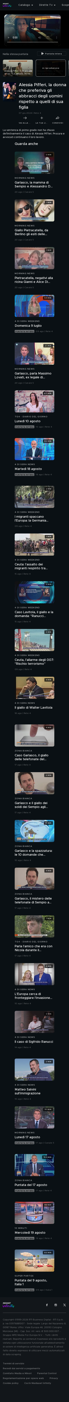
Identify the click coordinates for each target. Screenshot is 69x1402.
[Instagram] (55, 1305)
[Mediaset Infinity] (7, 5)
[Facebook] (46, 1305)
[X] (64, 1305)
